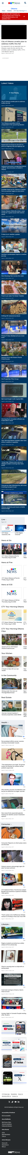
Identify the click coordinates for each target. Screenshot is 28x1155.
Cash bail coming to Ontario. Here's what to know (12, 990)
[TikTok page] (12, 1102)
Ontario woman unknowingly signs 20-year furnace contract (13, 867)
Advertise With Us (6, 1096)
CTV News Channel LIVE (6, 533)
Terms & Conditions (7, 1124)
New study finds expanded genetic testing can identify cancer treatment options (13, 814)
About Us (20, 1094)
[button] (14, 96)
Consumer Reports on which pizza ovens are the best (13, 843)
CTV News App (6, 1094)
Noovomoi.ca (5, 1144)
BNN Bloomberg (6, 1134)
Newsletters (14, 1094)
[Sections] (2, 3)
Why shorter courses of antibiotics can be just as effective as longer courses (13, 790)
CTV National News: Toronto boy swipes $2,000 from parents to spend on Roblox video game (13, 891)
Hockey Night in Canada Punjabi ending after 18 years (13, 1014)
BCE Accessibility (6, 1115)
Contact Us (15, 1096)
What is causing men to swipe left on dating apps (12, 967)
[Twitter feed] (9, 1102)
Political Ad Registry (7, 1126)
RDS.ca (4, 1146)
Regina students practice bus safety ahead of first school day (12, 944)
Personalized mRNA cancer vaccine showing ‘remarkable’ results (12, 742)
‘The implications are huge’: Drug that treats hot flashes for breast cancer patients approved (13, 766)
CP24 (3, 1132)
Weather (9, 10)
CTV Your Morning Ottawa (21, 10)
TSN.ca (4, 1136)
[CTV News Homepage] (14, 3)
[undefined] (12, 551)
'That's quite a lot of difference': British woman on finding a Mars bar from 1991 (13, 915)
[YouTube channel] (15, 1102)
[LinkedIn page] (19, 1102)
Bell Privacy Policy (6, 1122)
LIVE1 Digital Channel (19, 533)
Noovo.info (4, 1142)
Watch (3, 10)
